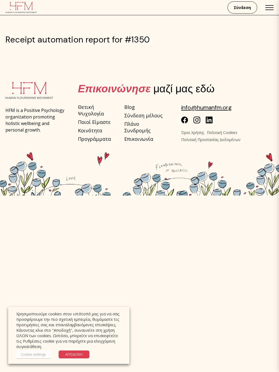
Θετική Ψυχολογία (91, 110)
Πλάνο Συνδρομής (137, 127)
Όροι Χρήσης (192, 132)
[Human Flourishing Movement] (21, 7)
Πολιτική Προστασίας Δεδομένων (211, 139)
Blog (129, 107)
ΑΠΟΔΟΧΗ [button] (74, 354)
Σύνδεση (242, 7)
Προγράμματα (94, 139)
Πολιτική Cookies (222, 132)
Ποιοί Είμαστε (94, 122)
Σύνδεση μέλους (143, 115)
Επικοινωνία (138, 139)
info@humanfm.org (206, 107)
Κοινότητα (90, 130)
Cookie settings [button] (33, 354)
